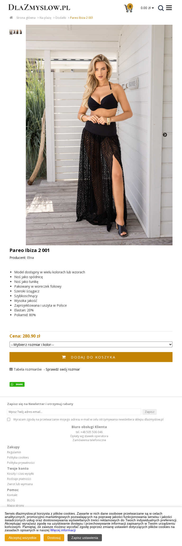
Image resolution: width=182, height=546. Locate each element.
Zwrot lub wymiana (20, 484)
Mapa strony (15, 505)
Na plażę (45, 18)
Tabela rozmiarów (28, 369)
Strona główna (26, 18)
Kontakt (12, 495)
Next (165, 135)
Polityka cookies (18, 457)
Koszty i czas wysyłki (20, 474)
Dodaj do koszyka (93, 357)
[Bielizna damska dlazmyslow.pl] (35, 13)
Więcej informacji (63, 530)
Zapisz (150, 412)
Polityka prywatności (21, 463)
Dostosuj (53, 538)
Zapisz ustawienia (84, 538)
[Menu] (169, 7)
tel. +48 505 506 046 (89, 432)
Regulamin (14, 452)
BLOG (11, 500)
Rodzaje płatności (19, 479)
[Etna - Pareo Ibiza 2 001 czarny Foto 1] (99, 135)
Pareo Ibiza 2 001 (81, 18)
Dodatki (60, 18)
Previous (34, 135)
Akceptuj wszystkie (22, 538)
